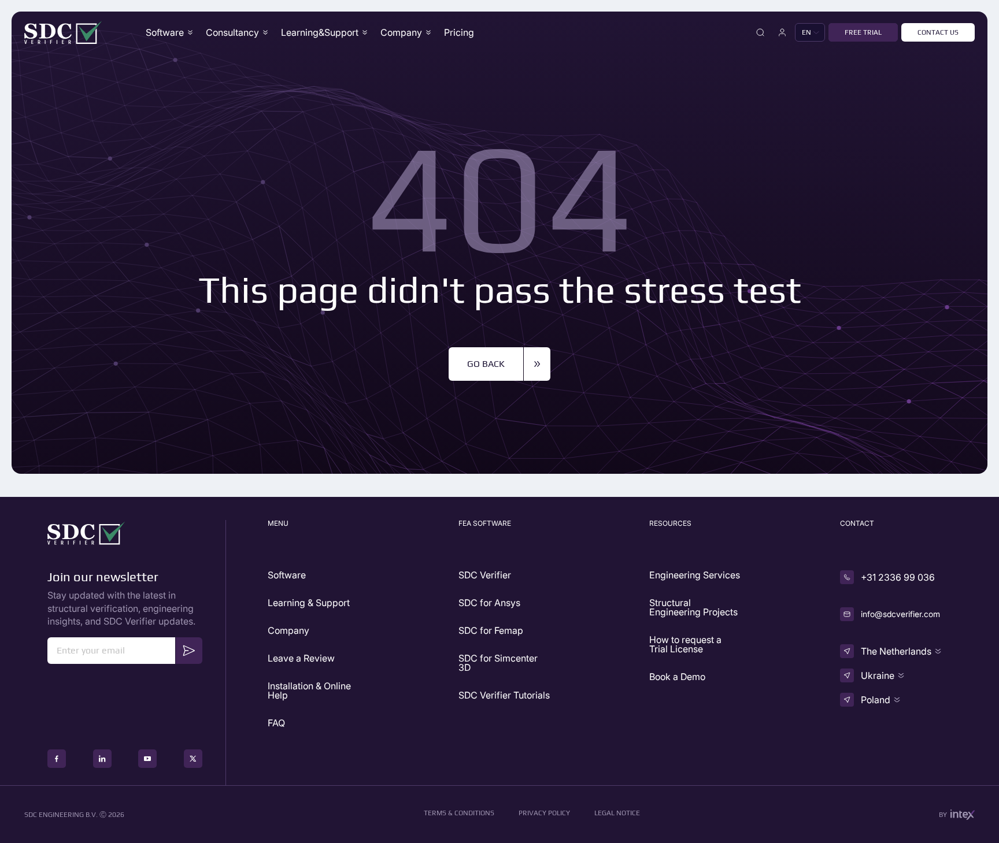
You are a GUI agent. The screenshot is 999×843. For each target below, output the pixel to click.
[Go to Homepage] (63, 32)
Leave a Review (301, 658)
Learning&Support (319, 32)
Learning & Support (309, 602)
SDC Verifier (484, 575)
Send (189, 649)
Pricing (459, 32)
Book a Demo (677, 676)
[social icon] (56, 758)
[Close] (760, 32)
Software (165, 32)
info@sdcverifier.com (900, 614)
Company (288, 630)
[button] (810, 32)
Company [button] (401, 32)
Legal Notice (617, 812)
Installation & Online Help (309, 690)
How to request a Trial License (685, 644)
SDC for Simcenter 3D (498, 662)
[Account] (782, 32)
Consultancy (232, 32)
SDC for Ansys (489, 602)
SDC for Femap (490, 630)
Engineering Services (694, 575)
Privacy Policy (544, 812)
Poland (875, 699)
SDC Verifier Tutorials (504, 695)
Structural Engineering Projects (693, 607)
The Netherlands (896, 651)
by (943, 815)
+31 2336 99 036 (898, 577)
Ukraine (877, 675)
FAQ (276, 722)
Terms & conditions (459, 812)
